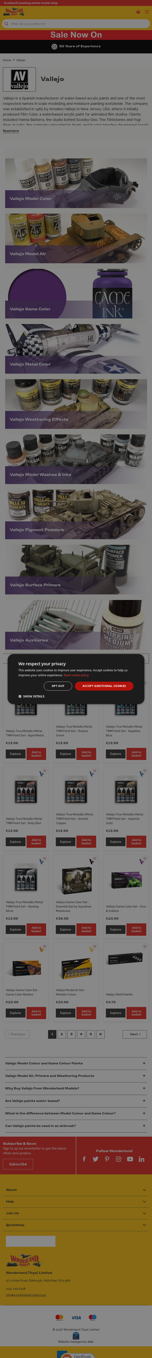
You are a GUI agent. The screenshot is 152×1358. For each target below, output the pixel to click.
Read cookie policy (76, 675)
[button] (31, 696)
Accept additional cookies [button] (104, 686)
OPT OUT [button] (58, 686)
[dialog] (76, 679)
